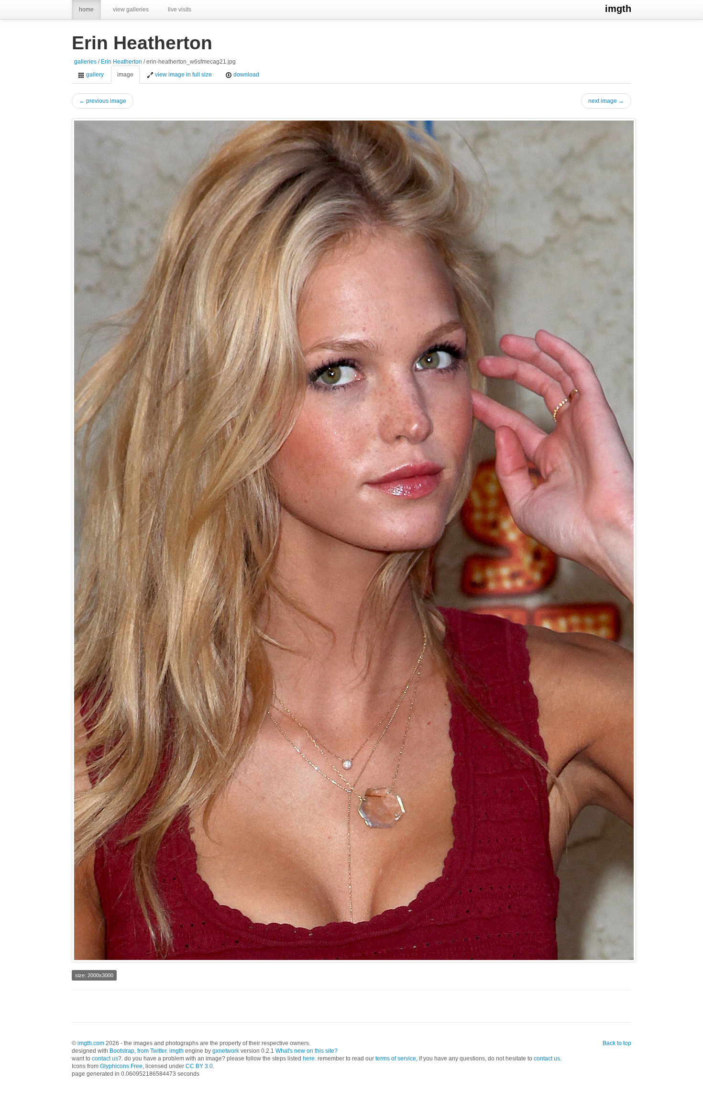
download (245, 74)
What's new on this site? (306, 1051)
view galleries (131, 9)
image (125, 74)
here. (309, 1058)
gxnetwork (225, 1051)
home (86, 9)
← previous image (102, 101)
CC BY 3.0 (199, 1066)
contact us (105, 1058)
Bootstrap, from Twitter (138, 1051)
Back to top (617, 1043)
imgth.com (90, 1043)
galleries (85, 61)
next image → (606, 101)
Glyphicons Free (121, 1066)
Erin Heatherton (121, 61)
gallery (94, 74)
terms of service (395, 1058)
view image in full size (183, 74)
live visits (179, 9)
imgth (618, 8)
